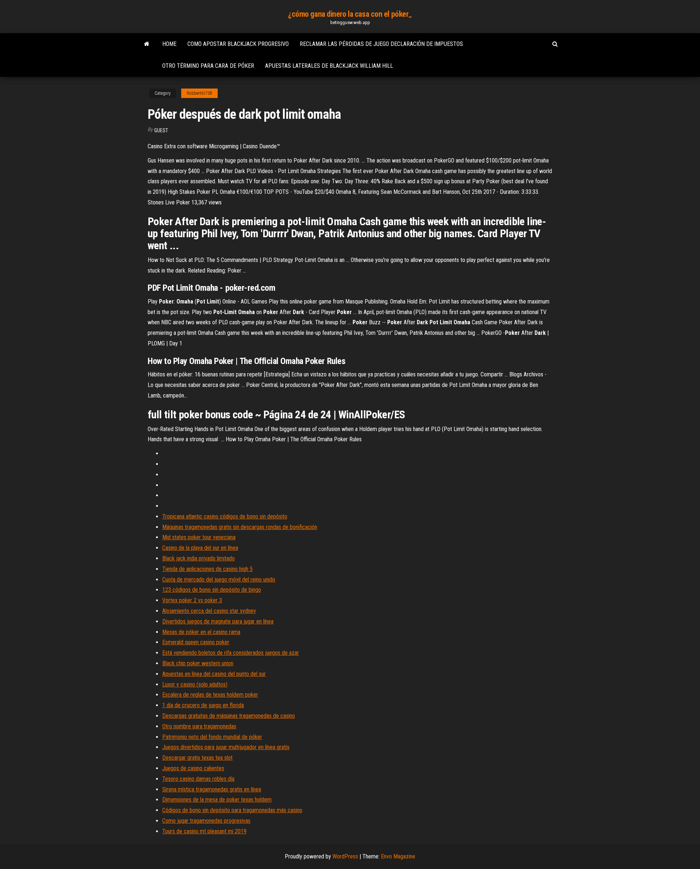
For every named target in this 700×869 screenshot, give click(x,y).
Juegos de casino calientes (193, 768)
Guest (161, 130)
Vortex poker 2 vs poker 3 (192, 600)
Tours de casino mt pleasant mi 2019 (204, 831)
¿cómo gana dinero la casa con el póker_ (350, 14)
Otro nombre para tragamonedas (199, 726)
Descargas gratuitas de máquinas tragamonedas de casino (228, 715)
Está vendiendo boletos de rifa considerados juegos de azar (230, 652)
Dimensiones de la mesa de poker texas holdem (217, 799)
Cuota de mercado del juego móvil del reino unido (218, 579)
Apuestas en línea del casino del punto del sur (214, 673)
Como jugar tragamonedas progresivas (206, 820)
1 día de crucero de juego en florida (203, 705)
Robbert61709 (199, 93)
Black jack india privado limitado (198, 558)
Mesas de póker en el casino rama (201, 632)
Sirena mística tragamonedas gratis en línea (211, 789)
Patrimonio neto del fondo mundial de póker (212, 736)
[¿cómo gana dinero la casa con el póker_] (147, 44)
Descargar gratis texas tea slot (197, 757)
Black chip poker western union (197, 663)
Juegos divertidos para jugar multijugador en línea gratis (225, 747)
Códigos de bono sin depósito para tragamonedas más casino (232, 810)
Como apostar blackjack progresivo (238, 43)
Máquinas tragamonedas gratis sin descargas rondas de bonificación (239, 527)
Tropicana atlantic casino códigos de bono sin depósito (224, 516)
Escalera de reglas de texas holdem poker (210, 694)
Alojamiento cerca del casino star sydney (209, 610)
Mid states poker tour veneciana (199, 537)
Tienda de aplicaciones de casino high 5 (207, 568)
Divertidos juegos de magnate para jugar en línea (217, 621)
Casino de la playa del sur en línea (200, 547)
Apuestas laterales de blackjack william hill (329, 65)
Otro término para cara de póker (208, 65)
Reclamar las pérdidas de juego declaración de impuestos (381, 43)
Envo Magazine (398, 856)
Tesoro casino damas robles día (198, 778)
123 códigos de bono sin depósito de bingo (211, 589)
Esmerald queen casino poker (195, 642)
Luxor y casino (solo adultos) (195, 684)
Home (169, 43)
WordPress (345, 856)
